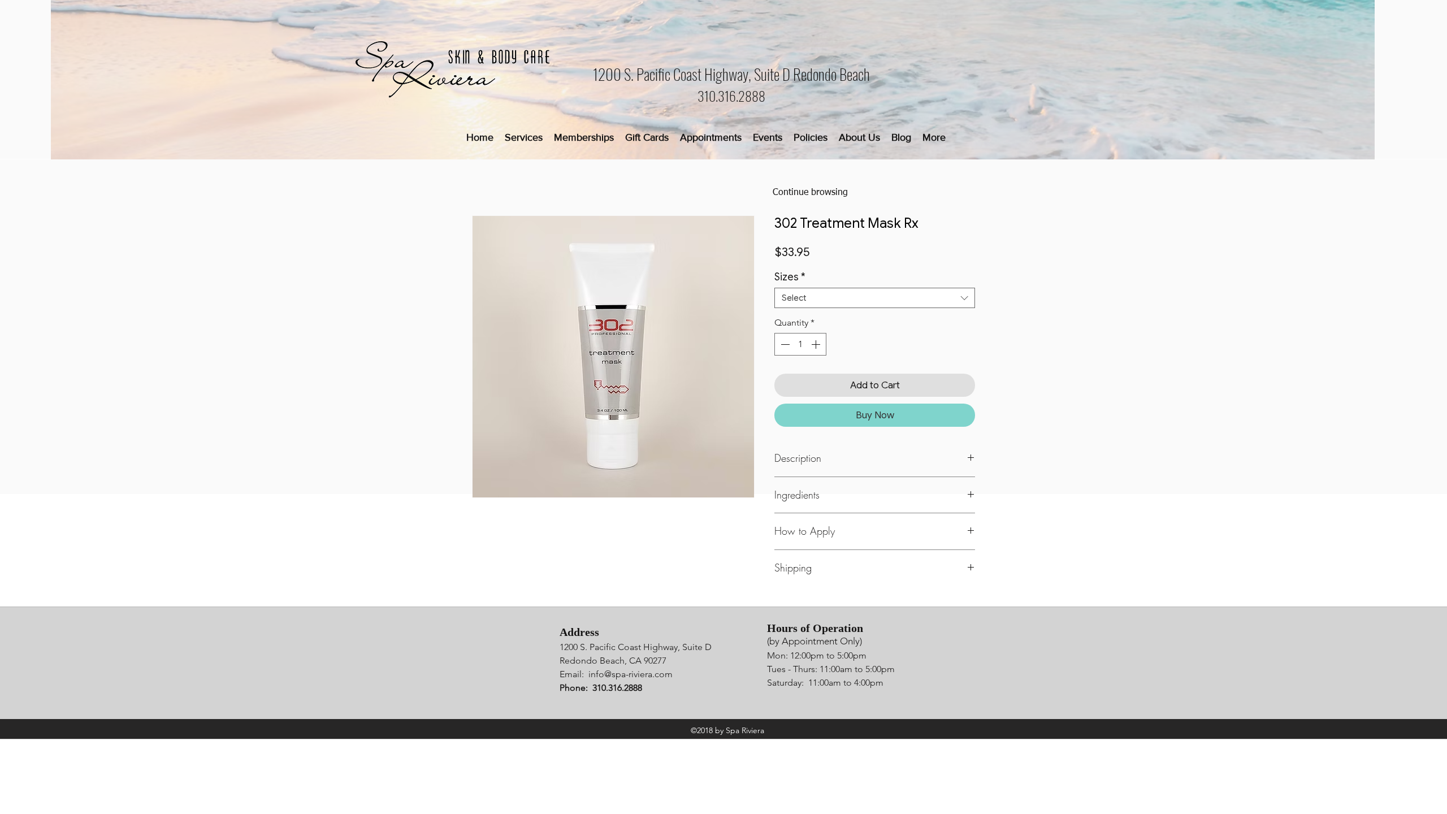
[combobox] (874, 298)
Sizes (789, 277)
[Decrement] (784, 344)
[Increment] (817, 344)
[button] (523, 137)
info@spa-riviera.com (630, 674)
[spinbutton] (800, 344)
